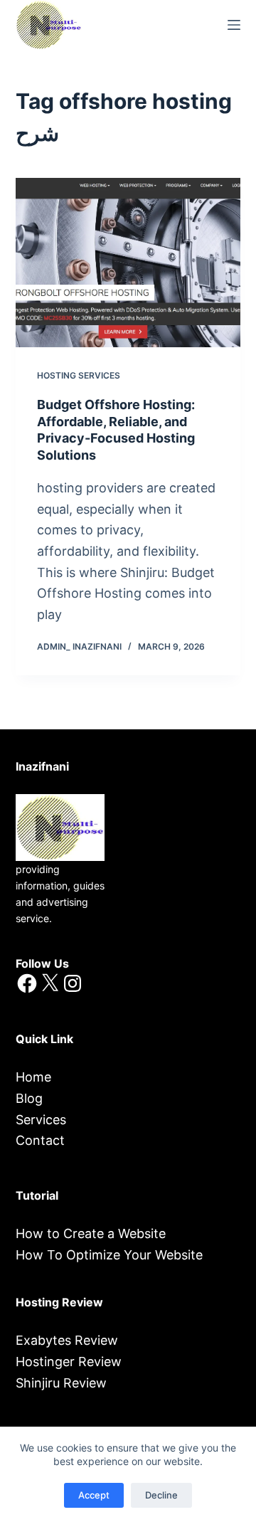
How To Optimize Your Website (109, 1254)
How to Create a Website (91, 1233)
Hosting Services (78, 375)
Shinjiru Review (61, 1382)
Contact (40, 1140)
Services (41, 1119)
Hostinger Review (69, 1361)
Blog (29, 1098)
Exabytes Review (67, 1340)
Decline (161, 1495)
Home (33, 1076)
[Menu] (234, 25)
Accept (94, 1495)
